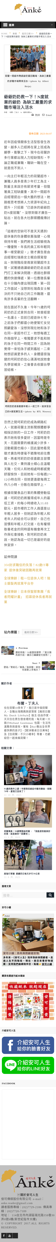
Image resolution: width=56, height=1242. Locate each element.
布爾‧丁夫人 (14, 112)
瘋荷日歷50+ (31, 632)
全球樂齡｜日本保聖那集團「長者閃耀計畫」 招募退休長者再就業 (28, 596)
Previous (23, 648)
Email (49, 115)
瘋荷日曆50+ (27, 112)
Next (34, 663)
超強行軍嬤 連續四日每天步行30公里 (22, 873)
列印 (37, 115)
